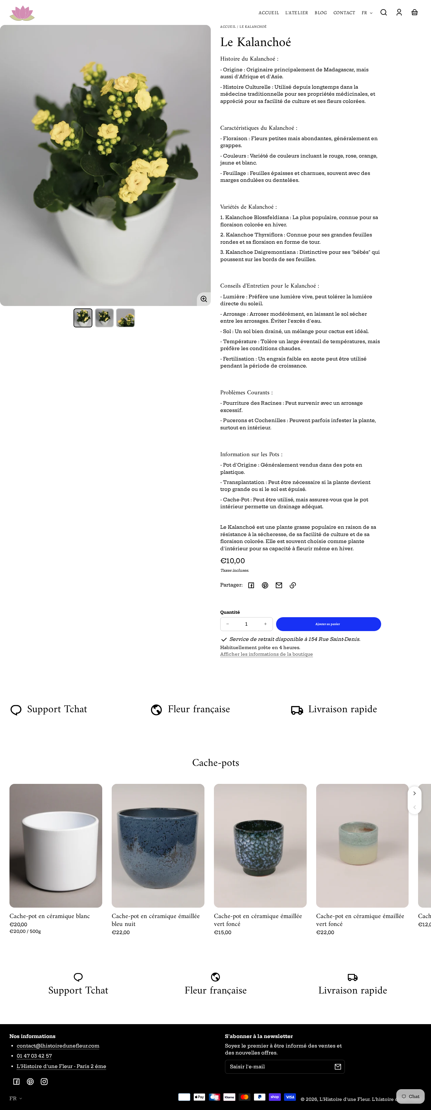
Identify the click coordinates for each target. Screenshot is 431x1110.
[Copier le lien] (293, 585)
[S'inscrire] (338, 1067)
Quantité (230, 612)
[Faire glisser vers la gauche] (415, 807)
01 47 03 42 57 (34, 1056)
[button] (384, 12)
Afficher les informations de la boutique (266, 654)
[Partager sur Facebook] (251, 585)
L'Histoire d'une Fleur (344, 1099)
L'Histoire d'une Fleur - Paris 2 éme (61, 1066)
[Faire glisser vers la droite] (415, 793)
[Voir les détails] (55, 846)
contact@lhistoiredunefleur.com (58, 1046)
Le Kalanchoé (253, 27)
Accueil (228, 27)
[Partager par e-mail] (279, 585)
